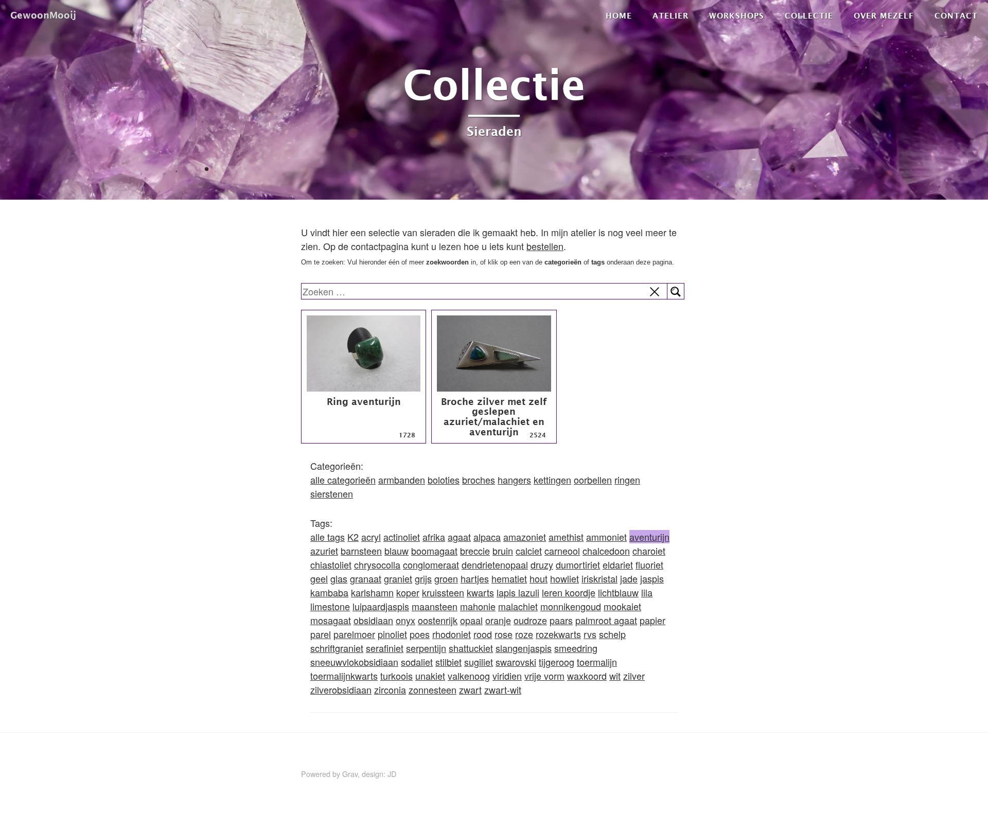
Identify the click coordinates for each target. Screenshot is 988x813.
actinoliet (401, 536)
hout (539, 578)
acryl (371, 536)
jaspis (652, 578)
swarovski (516, 661)
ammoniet (606, 536)
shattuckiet (471, 648)
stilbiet (448, 661)
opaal (471, 620)
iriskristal (599, 578)
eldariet (618, 564)
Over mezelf (884, 15)
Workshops (736, 15)
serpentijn (426, 648)
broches (478, 479)
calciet (529, 550)
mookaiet (622, 606)
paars (561, 620)
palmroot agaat (606, 620)
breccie (475, 550)
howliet (564, 578)
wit (615, 675)
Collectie (809, 15)
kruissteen (443, 592)
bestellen (544, 246)
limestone (330, 606)
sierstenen (331, 493)
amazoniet (524, 536)
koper (407, 592)
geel (319, 578)
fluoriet (649, 564)
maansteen (434, 606)
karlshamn (372, 592)
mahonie (478, 606)
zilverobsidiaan (341, 689)
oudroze (530, 620)
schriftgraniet (336, 648)
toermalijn (597, 661)
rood (482, 634)
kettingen (552, 479)
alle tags (327, 536)
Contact (956, 15)
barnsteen (361, 550)
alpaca (487, 536)
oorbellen (593, 479)
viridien (507, 675)
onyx (405, 620)
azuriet (324, 550)
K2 (353, 536)
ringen (627, 479)
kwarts (480, 592)
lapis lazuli (518, 592)
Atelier (670, 15)
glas (338, 578)
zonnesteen (432, 689)
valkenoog (469, 675)
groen (446, 578)
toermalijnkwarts (344, 675)
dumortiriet (578, 564)
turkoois (396, 675)
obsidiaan (373, 620)
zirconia (390, 689)
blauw (396, 550)
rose (504, 634)
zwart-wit (502, 689)
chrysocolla (377, 564)
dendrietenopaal (495, 564)
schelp (612, 634)
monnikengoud (570, 606)
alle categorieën (343, 479)
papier (652, 620)
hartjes (475, 578)
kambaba (329, 592)
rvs (590, 634)
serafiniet (384, 648)
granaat (365, 578)
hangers (514, 479)
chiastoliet (330, 564)
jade (629, 578)
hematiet (509, 578)
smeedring (575, 648)
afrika (433, 536)
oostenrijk (437, 620)
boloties (444, 479)
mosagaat (330, 620)
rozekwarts (558, 634)
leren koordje (568, 592)
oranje (498, 620)
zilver (634, 675)
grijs (423, 578)
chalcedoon (606, 550)
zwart (470, 689)
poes (420, 634)
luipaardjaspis (380, 606)
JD (391, 773)
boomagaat (434, 550)
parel (320, 634)
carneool (562, 550)
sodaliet (417, 661)
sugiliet (478, 661)
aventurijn (649, 536)
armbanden (401, 479)
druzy (542, 564)
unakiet (430, 675)
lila (646, 592)
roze (524, 634)
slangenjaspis (524, 648)
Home (619, 15)
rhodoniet (451, 634)
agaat (459, 536)
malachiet (518, 606)
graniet (398, 578)
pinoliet (392, 634)
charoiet (648, 550)
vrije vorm (544, 675)
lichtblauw (618, 592)
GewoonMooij (43, 15)
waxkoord (587, 675)
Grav (350, 773)
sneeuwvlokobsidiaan (354, 661)
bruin (502, 550)
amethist (566, 536)
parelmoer (354, 634)
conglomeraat (431, 564)
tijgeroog (556, 661)
